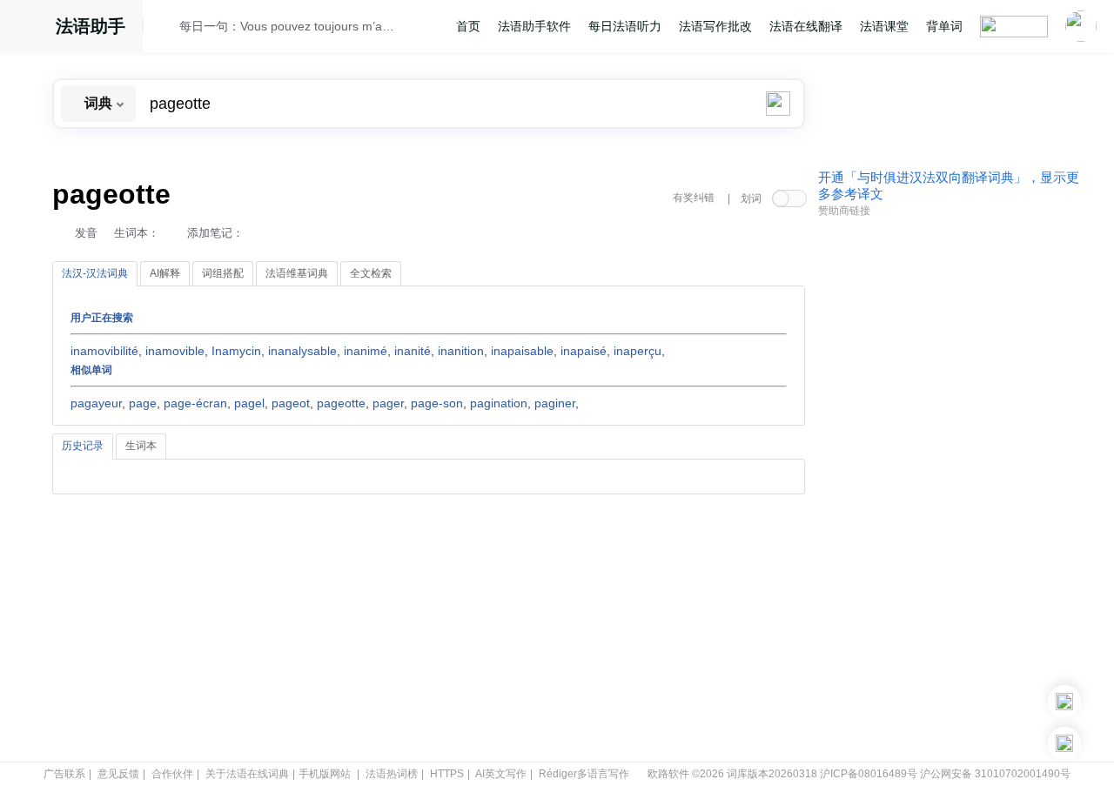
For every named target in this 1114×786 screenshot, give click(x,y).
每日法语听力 (624, 26)
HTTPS (447, 774)
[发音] (166, 28)
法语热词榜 (392, 774)
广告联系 (64, 774)
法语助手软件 (534, 26)
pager (388, 403)
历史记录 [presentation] (83, 446)
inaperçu (637, 351)
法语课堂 (884, 26)
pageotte (341, 403)
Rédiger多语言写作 (584, 774)
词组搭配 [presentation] (223, 273)
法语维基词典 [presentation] (296, 273)
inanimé (365, 351)
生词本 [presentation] (141, 446)
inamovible (175, 351)
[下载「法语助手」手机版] (1064, 701)
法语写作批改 (715, 26)
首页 (468, 26)
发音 (86, 232)
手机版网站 (325, 774)
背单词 (944, 26)
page (143, 403)
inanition (461, 351)
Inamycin (236, 351)
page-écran (195, 403)
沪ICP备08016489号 (868, 774)
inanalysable (302, 351)
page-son (437, 403)
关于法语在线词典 (247, 774)
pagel (249, 403)
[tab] (95, 274)
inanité (412, 351)
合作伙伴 (172, 774)
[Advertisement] (948, 490)
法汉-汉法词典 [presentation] (95, 273)
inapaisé (583, 351)
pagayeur (96, 403)
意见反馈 (118, 774)
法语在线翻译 (805, 26)
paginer (554, 403)
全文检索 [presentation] (371, 273)
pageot (291, 403)
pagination (498, 403)
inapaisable (522, 351)
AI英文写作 (501, 774)
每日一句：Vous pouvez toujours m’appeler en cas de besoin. (288, 26)
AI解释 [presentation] (165, 273)
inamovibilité (104, 351)
